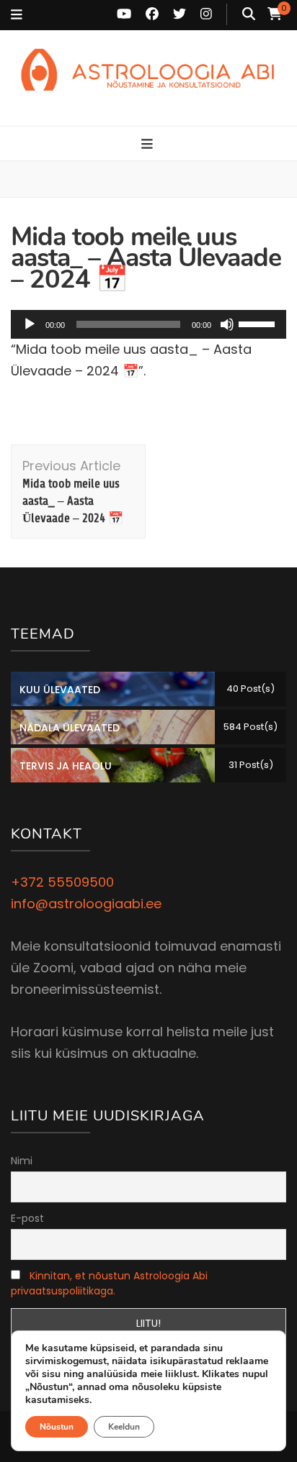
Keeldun (124, 1427)
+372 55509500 (62, 882)
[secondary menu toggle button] (16, 15)
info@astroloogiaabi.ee (86, 904)
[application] (148, 324)
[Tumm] (227, 324)
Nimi (21, 1160)
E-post (27, 1218)
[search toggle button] (248, 14)
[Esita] (29, 324)
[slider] (259, 323)
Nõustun (57, 1427)
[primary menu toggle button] (148, 144)
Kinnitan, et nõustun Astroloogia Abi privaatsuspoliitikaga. (109, 1283)
